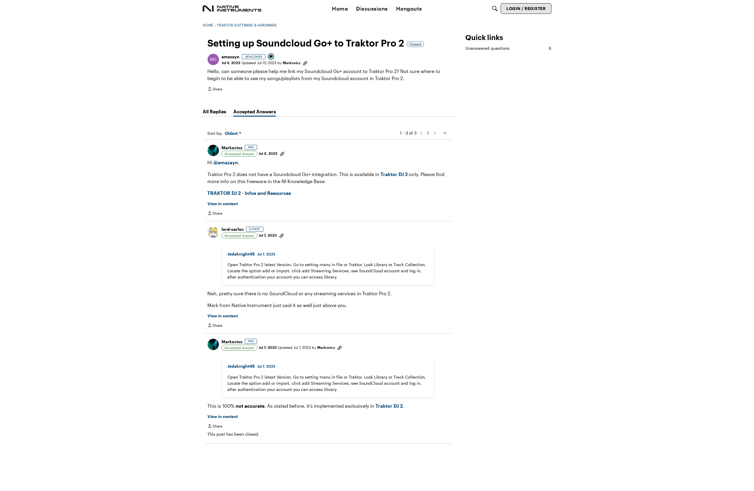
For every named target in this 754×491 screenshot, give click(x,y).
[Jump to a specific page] (444, 133)
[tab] (214, 112)
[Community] (232, 8)
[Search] (495, 8)
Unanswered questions (508, 48)
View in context (222, 203)
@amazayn (225, 162)
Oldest (232, 133)
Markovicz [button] (291, 63)
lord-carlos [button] (232, 229)
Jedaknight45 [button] (241, 253)
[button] (213, 59)
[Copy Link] (305, 62)
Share (214, 89)
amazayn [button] (230, 56)
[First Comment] (271, 57)
